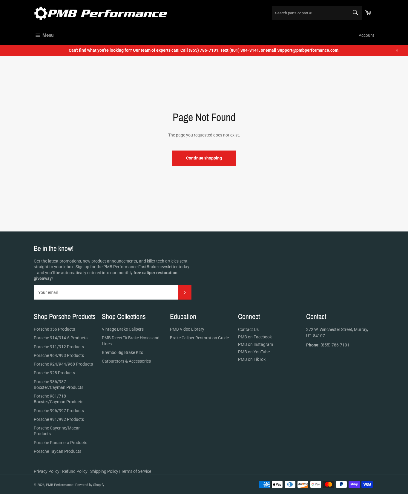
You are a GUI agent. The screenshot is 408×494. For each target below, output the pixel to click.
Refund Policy (75, 471)
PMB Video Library (187, 329)
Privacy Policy (46, 471)
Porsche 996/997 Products (59, 410)
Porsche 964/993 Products (59, 355)
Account (366, 35)
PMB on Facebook (255, 337)
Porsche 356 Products (54, 329)
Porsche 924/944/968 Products (63, 364)
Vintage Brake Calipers (123, 329)
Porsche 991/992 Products (59, 419)
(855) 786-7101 (327, 345)
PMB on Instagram (255, 344)
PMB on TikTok (252, 359)
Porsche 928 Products (54, 372)
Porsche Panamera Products (60, 442)
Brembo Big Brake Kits (122, 352)
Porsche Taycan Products (57, 451)
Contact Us (248, 329)
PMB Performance (59, 485)
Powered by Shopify (89, 485)
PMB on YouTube (254, 351)
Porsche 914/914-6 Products (61, 337)
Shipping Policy (104, 471)
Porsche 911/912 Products (59, 346)
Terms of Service (136, 471)
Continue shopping (204, 158)
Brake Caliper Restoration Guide (199, 337)
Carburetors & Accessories (126, 361)
